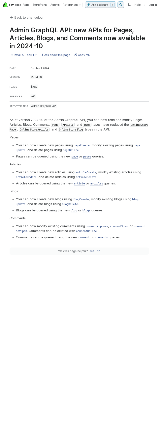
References (70, 4)
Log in (153, 4)
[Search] (120, 4)
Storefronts (40, 4)
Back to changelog (28, 17)
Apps (26, 4)
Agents (55, 4)
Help (138, 4)
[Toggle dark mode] (129, 5)
